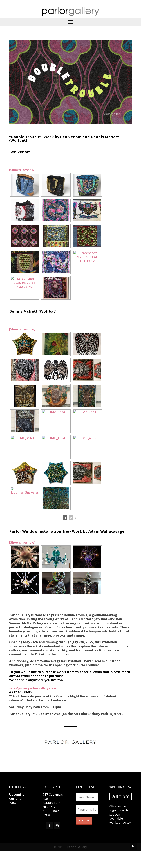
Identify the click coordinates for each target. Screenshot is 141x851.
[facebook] (49, 825)
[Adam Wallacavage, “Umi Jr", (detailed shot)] (25, 557)
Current (15, 798)
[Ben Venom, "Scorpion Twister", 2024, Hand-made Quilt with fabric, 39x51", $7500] (56, 210)
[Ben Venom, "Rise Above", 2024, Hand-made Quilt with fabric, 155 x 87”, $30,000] (87, 210)
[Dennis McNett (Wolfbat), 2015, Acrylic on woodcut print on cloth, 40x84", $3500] (87, 396)
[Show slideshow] (22, 170)
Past (12, 802)
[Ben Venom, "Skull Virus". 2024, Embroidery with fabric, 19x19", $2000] (56, 288)
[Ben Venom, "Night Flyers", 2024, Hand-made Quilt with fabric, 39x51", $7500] (56, 262)
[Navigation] (70, 22)
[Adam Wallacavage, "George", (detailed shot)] (56, 583)
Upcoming (17, 794)
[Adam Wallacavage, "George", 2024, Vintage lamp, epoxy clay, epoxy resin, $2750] (87, 583)
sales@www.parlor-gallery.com (32, 688)
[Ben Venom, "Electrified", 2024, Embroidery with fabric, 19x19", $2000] (87, 236)
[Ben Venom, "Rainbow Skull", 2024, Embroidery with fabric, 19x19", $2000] (25, 262)
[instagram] (57, 825)
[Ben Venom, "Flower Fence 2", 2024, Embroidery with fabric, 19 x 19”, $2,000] (25, 236)
